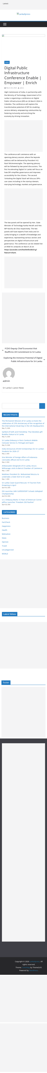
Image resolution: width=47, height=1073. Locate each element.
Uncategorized (8, 550)
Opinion (5, 542)
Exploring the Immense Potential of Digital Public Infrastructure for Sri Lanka (23, 360)
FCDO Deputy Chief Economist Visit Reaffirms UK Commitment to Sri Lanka (23, 350)
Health (4, 530)
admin (22, 88)
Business (5, 518)
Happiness (6, 526)
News (7, 62)
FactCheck (6, 522)
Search (42, 406)
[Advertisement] (23, 136)
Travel (4, 546)
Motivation (6, 534)
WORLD (5, 554)
